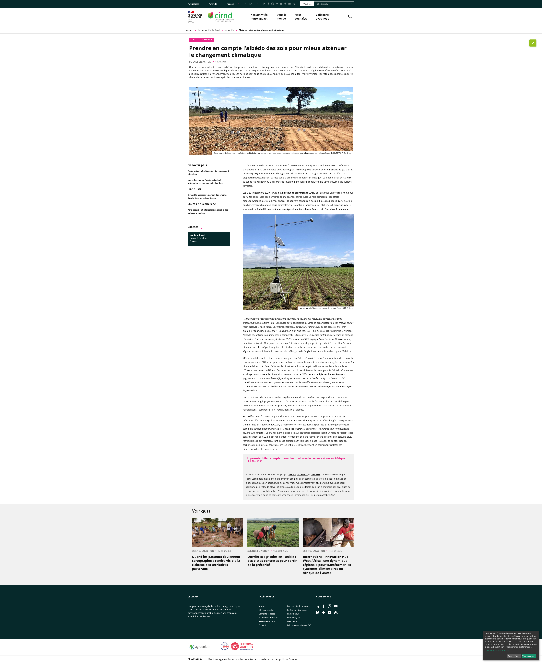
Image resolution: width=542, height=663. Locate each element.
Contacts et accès (267, 613)
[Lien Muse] (237, 651)
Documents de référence (299, 606)
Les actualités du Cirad (209, 30)
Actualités (193, 3)
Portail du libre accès (297, 610)
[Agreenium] (200, 651)
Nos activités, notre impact (259, 17)
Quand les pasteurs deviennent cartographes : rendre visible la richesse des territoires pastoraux (216, 563)
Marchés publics (278, 659)
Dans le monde (281, 16)
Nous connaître (301, 17)
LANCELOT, (316, 474)
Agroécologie (206, 40)
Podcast (262, 625)
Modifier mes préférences (497, 650)
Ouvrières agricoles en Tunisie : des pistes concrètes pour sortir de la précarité (272, 561)
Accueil (189, 30)
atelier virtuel (340, 192)
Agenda (213, 3)
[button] (350, 17)
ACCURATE (302, 474)
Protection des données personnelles (248, 659)
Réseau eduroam (267, 621)
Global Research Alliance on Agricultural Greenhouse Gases (287, 209)
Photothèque (293, 613)
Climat (193, 40)
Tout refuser (514, 656)
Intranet (262, 606)
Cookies (293, 659)
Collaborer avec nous (322, 16)
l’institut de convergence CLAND (298, 192)
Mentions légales (217, 659)
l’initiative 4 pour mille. (337, 209)
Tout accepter (528, 656)
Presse (230, 3)
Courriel (193, 241)
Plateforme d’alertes (268, 617)
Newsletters (293, 621)
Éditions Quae (293, 617)
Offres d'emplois (266, 610)
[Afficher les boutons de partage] (532, 43)
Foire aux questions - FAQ (299, 625)
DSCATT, (292, 474)
